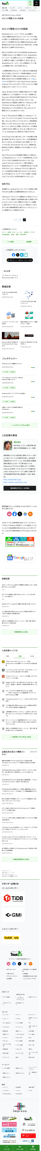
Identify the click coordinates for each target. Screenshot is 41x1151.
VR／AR (5, 1041)
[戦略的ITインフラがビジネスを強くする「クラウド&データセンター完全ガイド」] (9, 1119)
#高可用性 (23, 234)
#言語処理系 (6, 234)
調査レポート (6, 1073)
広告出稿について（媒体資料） (29, 970)
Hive (4, 81)
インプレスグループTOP (29, 978)
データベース (19, 1027)
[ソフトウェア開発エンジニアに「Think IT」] (28, 1119)
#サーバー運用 (6, 232)
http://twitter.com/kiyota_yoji (15, 482)
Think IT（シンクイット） (8, 3)
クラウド (18, 1018)
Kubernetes (14, 10)
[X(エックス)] (20, 514)
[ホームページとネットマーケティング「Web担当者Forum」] (9, 1125)
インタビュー (6, 1090)
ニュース (5, 1087)
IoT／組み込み (7, 1023)
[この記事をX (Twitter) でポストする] (17, 255)
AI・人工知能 (5, 10)
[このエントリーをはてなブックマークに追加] (22, 255)
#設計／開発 (15, 234)
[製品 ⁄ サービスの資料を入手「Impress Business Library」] (9, 1142)
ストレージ (5, 1018)
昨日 (7, 656)
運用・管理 (31, 1041)
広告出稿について (20, 1003)
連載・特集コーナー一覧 (7, 872)
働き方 (30, 1049)
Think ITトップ (5, 870)
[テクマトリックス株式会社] (11, 938)
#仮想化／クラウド (29, 232)
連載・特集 (4, 8)
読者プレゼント (33, 997)
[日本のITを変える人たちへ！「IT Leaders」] (28, 1131)
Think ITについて (7, 1003)
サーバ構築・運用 (33, 1073)
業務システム (19, 1068)
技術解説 (18, 1087)
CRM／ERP (19, 1037)
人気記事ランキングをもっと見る (21, 737)
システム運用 (19, 1045)
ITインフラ (12, 8)
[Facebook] (14, 514)
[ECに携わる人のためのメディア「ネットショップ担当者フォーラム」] (28, 1137)
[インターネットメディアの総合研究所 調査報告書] (28, 1125)
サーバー (20, 8)
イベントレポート (32, 10)
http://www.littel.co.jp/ (12, 479)
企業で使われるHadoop (8, 874)
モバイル (5, 1037)
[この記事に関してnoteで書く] (26, 255)
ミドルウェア (6, 1027)
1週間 (20, 656)
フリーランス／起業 (33, 1053)
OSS (30, 1037)
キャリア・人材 (19, 1053)
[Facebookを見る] (14, 963)
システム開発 (19, 1023)
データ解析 (32, 1034)
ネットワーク (28, 8)
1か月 (32, 656)
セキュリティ (19, 1049)
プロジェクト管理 (7, 1045)
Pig (33, 79)
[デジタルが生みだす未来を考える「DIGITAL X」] (28, 1142)
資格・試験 (5, 1053)
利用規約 (25, 973)
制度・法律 (31, 1057)
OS (30, 1023)
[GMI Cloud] (13, 915)
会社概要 (9, 978)
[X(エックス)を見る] (19, 963)
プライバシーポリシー (12, 976)
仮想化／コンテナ (33, 1018)
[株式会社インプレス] (20, 1107)
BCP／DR (31, 1045)
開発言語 (5, 1031)
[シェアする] (13, 255)
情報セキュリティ (20, 1073)
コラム (30, 1090)
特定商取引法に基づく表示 (30, 976)
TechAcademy (7, 1093)
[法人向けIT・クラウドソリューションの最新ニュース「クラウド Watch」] (9, 1131)
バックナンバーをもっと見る (21, 425)
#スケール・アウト (17, 232)
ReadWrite (19, 1093)
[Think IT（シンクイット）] (16, 954)
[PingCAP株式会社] (13, 898)
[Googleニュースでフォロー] (25, 963)
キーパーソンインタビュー (33, 1068)
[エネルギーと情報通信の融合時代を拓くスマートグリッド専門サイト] (9, 1137)
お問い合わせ (10, 973)
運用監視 (5, 1049)
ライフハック (6, 1057)
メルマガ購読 (6, 997)
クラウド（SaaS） (20, 1034)
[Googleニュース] (25, 514)
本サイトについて (11, 969)
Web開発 (31, 1031)
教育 (17, 1057)
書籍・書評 (31, 1087)
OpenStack (23, 10)
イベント (18, 1090)
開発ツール (19, 1031)
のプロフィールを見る (19, 488)
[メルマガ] (9, 514)
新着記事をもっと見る (21, 632)
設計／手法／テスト (33, 1027)
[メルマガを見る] (8, 963)
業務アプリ (6, 1034)
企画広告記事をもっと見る (21, 859)
